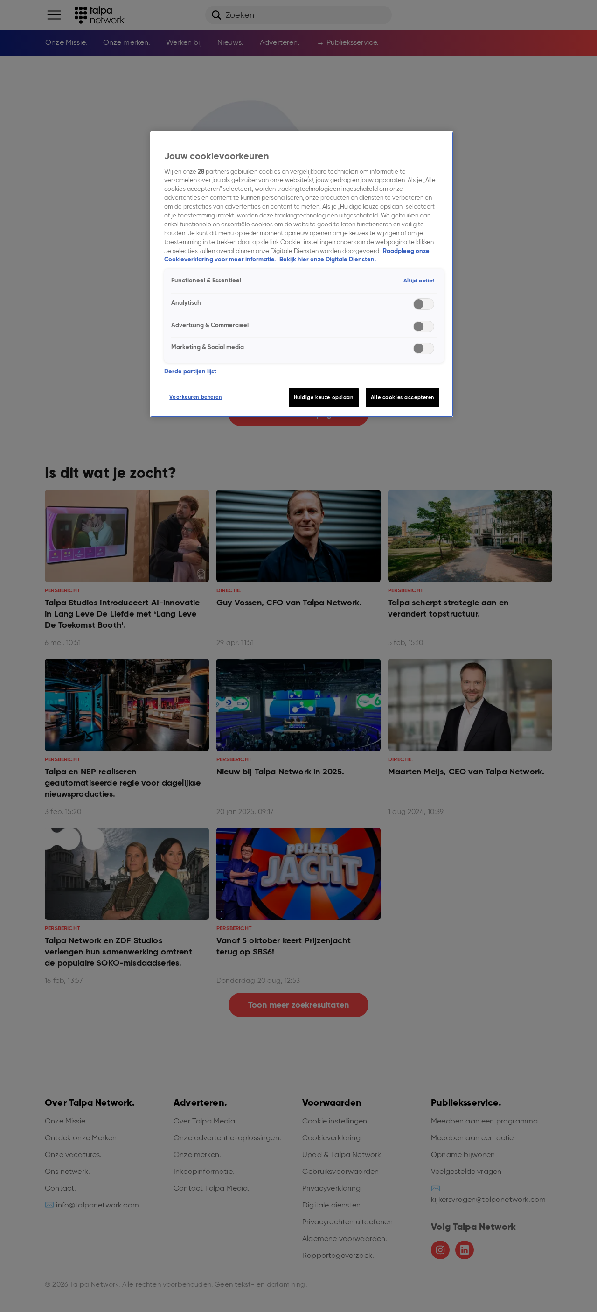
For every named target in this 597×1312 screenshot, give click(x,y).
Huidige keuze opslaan (324, 397)
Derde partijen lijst (190, 371)
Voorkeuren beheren (195, 396)
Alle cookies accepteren (402, 397)
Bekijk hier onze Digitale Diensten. (327, 259)
